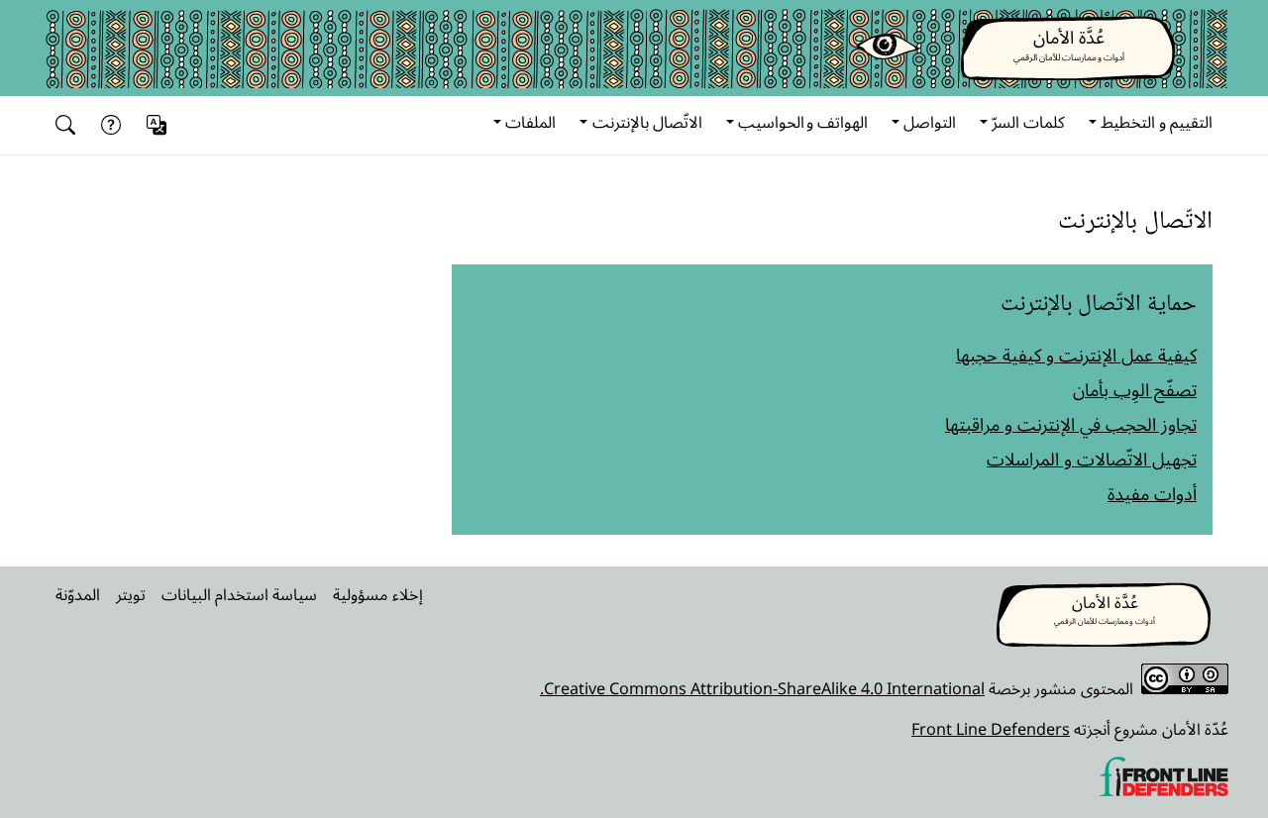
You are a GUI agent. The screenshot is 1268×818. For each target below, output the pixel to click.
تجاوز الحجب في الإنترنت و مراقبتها (1071, 424)
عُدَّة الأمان (1069, 37)
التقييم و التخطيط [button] (1157, 122)
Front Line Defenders (990, 729)
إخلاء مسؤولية (378, 594)
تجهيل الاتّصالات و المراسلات (1092, 458)
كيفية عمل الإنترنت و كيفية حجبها (1076, 354)
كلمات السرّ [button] (1028, 122)
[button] (159, 125)
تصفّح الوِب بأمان (1135, 389)
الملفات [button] (530, 122)
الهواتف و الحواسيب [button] (803, 122)
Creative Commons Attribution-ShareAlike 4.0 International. (762, 688)
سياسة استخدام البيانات (239, 594)
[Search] (69, 125)
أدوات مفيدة (1152, 493)
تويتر (131, 594)
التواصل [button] (929, 122)
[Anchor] (1198, 218)
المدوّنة (77, 594)
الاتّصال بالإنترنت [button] (647, 122)
